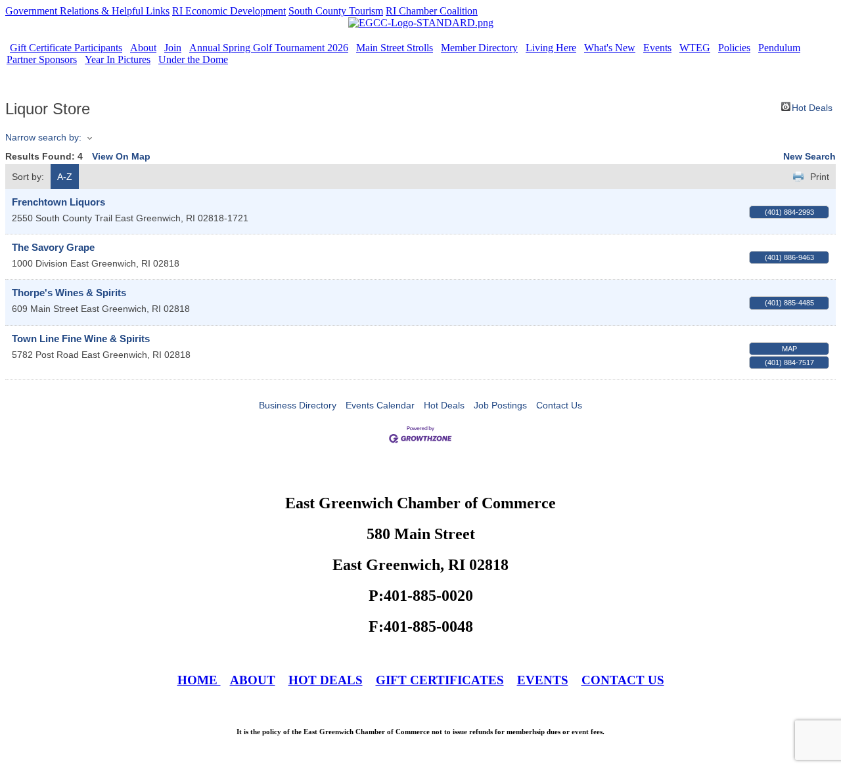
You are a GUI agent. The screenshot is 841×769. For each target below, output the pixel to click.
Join (172, 47)
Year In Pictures (117, 59)
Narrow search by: (43, 137)
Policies (734, 47)
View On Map (121, 156)
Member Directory (479, 47)
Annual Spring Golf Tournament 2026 (268, 47)
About (143, 47)
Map (789, 349)
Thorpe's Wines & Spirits (69, 292)
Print (819, 176)
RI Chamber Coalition (432, 10)
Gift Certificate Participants (66, 47)
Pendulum (779, 47)
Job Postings (500, 405)
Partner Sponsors (42, 59)
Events (657, 47)
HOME (199, 680)
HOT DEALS (325, 680)
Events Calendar (380, 405)
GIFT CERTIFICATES (440, 680)
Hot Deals (812, 106)
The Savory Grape (53, 247)
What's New (609, 47)
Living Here (551, 47)
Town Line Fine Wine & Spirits (81, 338)
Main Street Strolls (394, 47)
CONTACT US (622, 680)
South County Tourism (335, 10)
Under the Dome (193, 59)
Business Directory (297, 405)
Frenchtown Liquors (58, 202)
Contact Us (559, 405)
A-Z (64, 176)
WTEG (694, 47)
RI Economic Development (229, 10)
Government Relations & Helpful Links (87, 10)
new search (809, 156)
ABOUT (252, 680)
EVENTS (542, 680)
